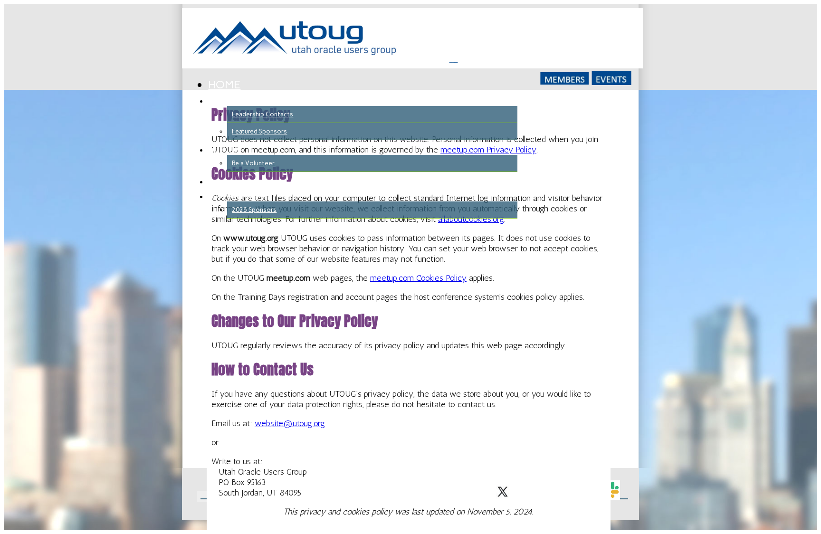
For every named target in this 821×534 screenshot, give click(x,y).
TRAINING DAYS (236, 196)
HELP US (223, 150)
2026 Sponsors (254, 209)
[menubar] (362, 148)
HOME (224, 84)
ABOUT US (228, 101)
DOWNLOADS (233, 182)
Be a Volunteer (253, 163)
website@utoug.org (290, 423)
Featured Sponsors (259, 131)
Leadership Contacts (262, 114)
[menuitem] (362, 85)
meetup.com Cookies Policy (418, 278)
